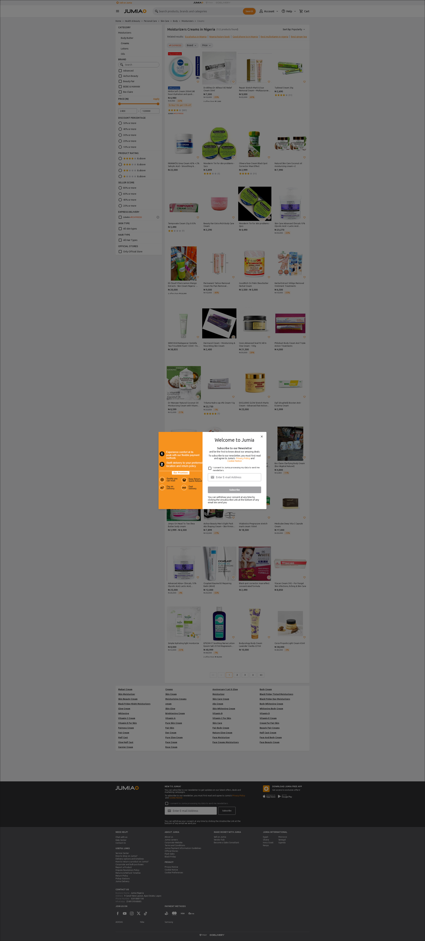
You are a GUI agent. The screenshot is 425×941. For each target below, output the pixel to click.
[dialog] (212, 470)
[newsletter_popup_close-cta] (261, 436)
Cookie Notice (234, 461)
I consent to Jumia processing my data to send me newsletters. (236, 468)
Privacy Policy (243, 458)
